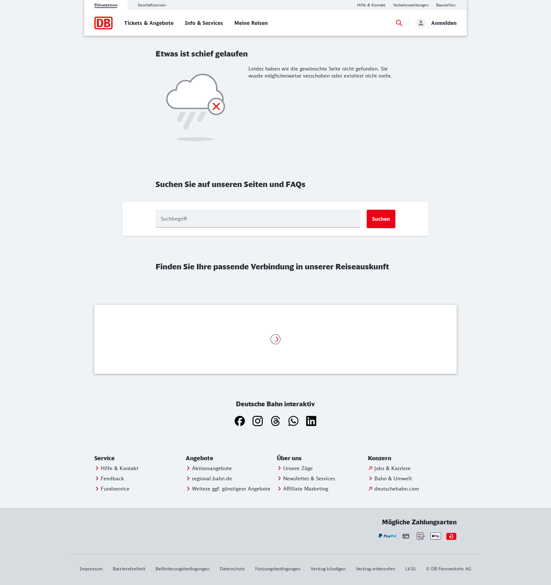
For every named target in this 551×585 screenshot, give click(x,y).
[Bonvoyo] (451, 536)
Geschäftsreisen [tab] (152, 5)
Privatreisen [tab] (105, 5)
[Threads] (275, 421)
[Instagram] (258, 421)
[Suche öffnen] (399, 23)
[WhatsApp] (293, 421)
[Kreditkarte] (406, 536)
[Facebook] (240, 421)
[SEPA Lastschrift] (420, 536)
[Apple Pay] (435, 536)
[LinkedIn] (311, 421)
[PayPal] (387, 536)
